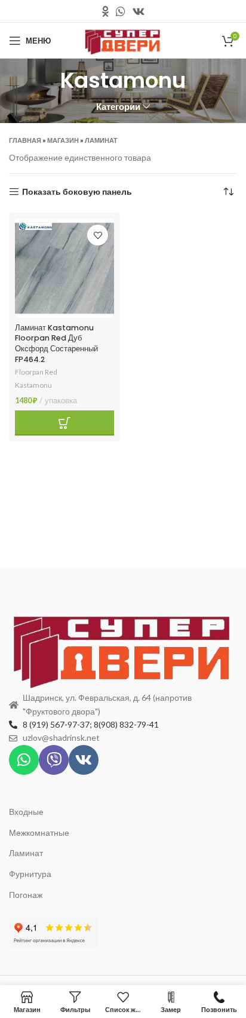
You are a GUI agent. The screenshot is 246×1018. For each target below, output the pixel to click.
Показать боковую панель (77, 192)
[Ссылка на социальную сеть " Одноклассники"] (105, 11)
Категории (118, 106)
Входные (26, 812)
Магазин (63, 140)
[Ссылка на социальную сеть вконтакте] (138, 11)
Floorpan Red (36, 371)
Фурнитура (30, 874)
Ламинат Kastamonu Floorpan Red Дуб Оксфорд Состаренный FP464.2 (56, 343)
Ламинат (101, 140)
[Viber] (54, 760)
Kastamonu (33, 385)
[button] (64, 423)
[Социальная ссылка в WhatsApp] (120, 11)
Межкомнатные (39, 832)
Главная (25, 140)
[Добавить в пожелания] (97, 235)
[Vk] (84, 760)
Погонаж (25, 895)
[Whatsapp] (24, 760)
